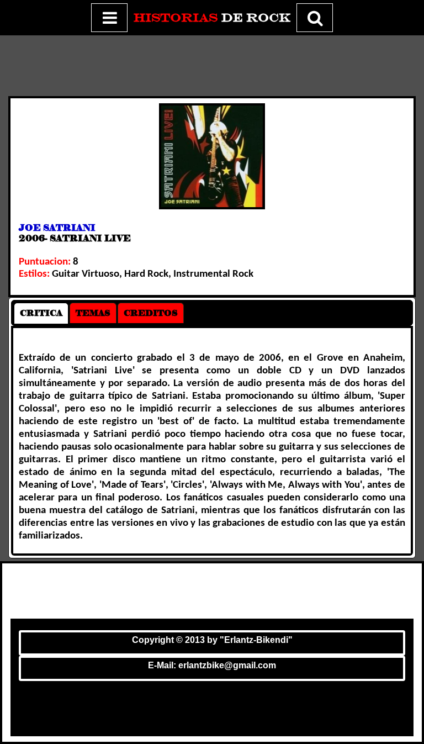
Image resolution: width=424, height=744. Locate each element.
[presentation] (41, 313)
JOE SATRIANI (57, 228)
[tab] (41, 313)
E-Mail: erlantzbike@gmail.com (212, 665)
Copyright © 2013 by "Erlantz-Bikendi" (212, 640)
